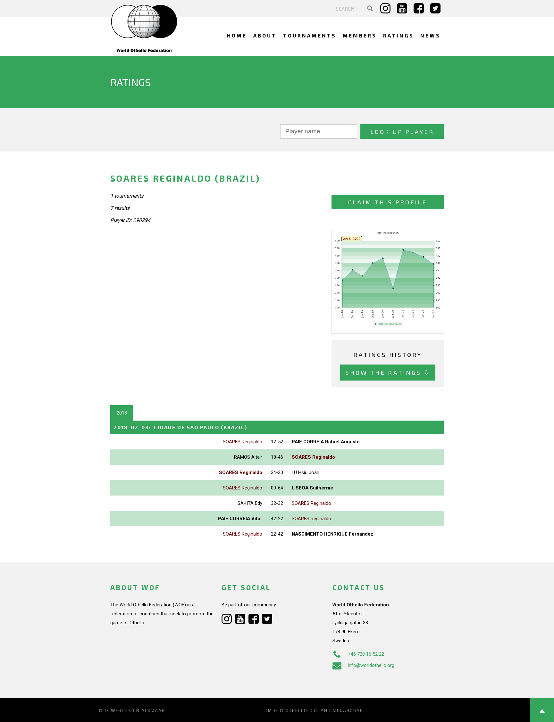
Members (360, 35)
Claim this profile (387, 202)
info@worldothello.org (371, 665)
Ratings (398, 35)
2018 (122, 413)
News (430, 35)
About (265, 35)
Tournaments (309, 35)
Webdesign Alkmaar (138, 710)
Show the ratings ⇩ (387, 372)
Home (237, 35)
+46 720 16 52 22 (366, 654)
